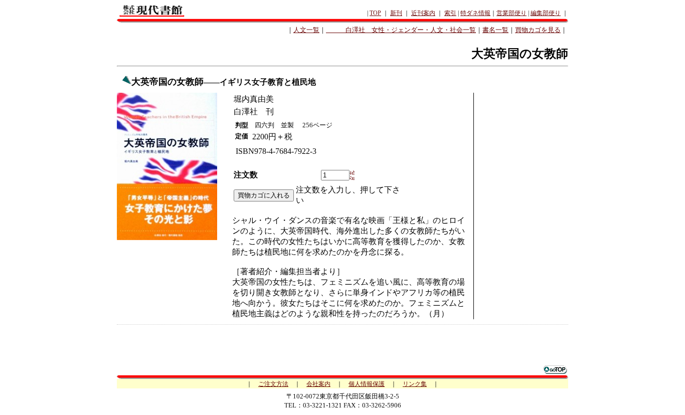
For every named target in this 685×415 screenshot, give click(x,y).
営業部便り (511, 13)
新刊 (396, 13)
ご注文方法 (273, 383)
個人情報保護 (367, 383)
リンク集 (415, 383)
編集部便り (546, 13)
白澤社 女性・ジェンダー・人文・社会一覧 (401, 30)
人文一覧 (306, 30)
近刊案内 (423, 13)
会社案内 (318, 383)
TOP (375, 13)
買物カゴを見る (538, 30)
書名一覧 (495, 30)
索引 (450, 13)
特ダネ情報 (475, 13)
